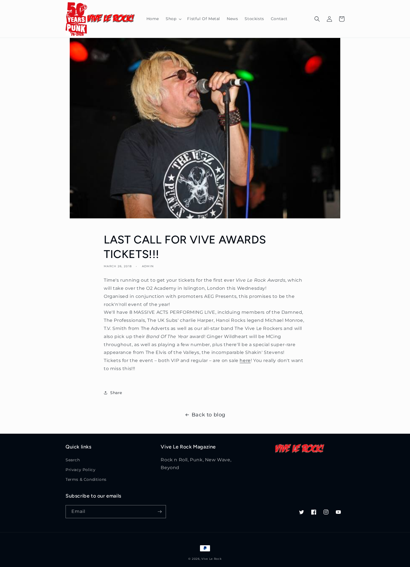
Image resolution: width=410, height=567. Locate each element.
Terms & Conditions (86, 479)
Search (73, 459)
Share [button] (116, 392)
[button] (173, 19)
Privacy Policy (80, 469)
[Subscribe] (159, 511)
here (245, 360)
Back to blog (208, 415)
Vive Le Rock (211, 559)
